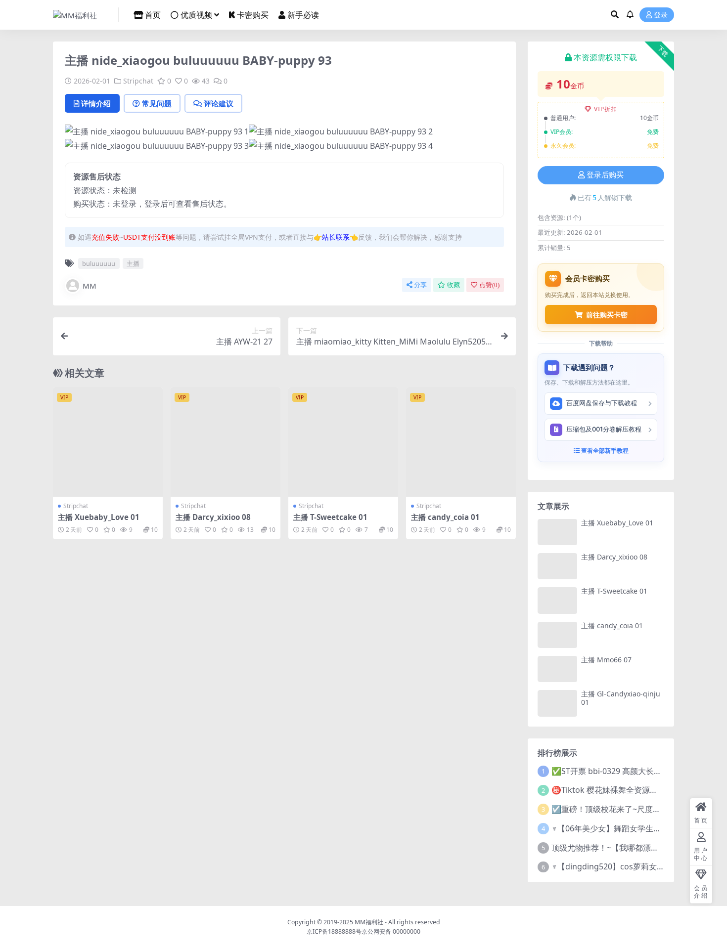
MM (89, 286)
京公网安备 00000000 (391, 931)
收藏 (453, 285)
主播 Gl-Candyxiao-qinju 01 (620, 698)
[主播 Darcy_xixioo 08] (225, 442)
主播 (133, 263)
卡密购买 (253, 14)
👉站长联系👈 (336, 237)
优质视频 (196, 14)
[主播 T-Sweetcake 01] (343, 442)
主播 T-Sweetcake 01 (330, 517)
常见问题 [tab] (157, 103)
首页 (153, 14)
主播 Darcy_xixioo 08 (213, 517)
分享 (420, 285)
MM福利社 (369, 922)
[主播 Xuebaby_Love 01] (108, 442)
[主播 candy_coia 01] (461, 442)
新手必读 (303, 14)
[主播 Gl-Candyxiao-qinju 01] (557, 703)
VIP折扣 (605, 109)
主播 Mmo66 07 (606, 659)
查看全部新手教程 (604, 450)
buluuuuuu (98, 263)
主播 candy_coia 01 (445, 517)
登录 (661, 15)
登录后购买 (605, 175)
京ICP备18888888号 (334, 931)
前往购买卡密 (607, 314)
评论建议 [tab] (218, 103)
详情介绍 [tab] (96, 103)
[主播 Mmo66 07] (557, 669)
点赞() (489, 285)
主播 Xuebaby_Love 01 (98, 517)
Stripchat (138, 81)
